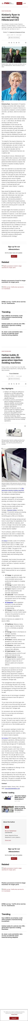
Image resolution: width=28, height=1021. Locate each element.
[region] (14, 1015)
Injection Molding (6, 10)
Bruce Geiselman (14, 373)
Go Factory (5, 738)
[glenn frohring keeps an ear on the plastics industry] (8, 809)
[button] (3, 3)
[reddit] (16, 42)
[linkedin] (11, 42)
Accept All (14, 1018)
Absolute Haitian (12, 510)
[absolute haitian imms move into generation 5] (8, 798)
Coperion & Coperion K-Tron (17, 32)
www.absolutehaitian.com (12, 788)
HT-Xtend (4, 540)
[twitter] (14, 42)
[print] (25, 42)
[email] (19, 42)
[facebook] (9, 42)
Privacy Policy (14, 1014)
